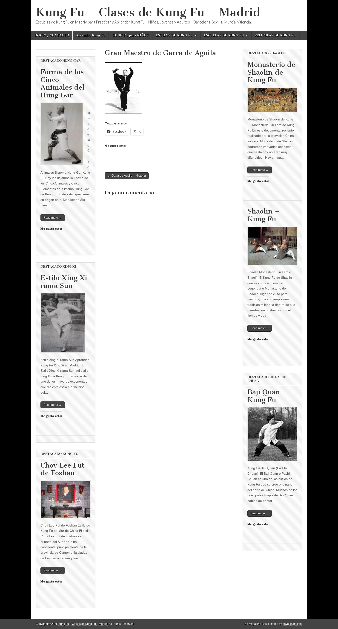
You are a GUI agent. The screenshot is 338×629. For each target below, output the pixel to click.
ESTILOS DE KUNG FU (174, 35)
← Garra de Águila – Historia (127, 175)
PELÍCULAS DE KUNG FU (275, 35)
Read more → (52, 217)
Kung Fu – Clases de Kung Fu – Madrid (148, 12)
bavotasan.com (292, 624)
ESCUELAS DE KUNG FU (224, 35)
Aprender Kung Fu (90, 35)
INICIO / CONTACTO (51, 35)
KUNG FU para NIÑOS (130, 35)
